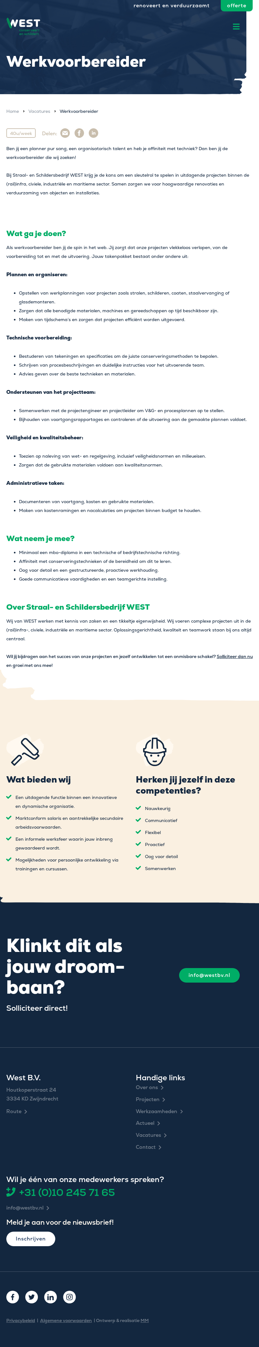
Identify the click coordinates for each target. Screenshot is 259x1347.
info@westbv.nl (209, 975)
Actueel (145, 1123)
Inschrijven (31, 1238)
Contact (146, 1147)
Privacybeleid (20, 1320)
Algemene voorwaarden (66, 1320)
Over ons (147, 1088)
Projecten (148, 1100)
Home (12, 111)
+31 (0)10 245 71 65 (67, 1192)
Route (13, 1112)
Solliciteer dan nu (235, 656)
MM (145, 1320)
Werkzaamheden (156, 1112)
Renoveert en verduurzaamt (172, 5)
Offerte (236, 5)
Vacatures (39, 111)
